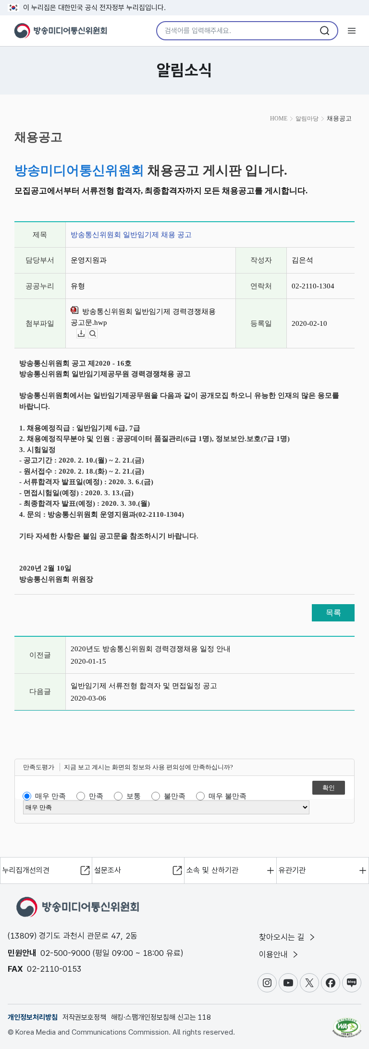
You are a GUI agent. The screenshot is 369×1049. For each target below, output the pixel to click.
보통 (133, 796)
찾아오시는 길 (283, 937)
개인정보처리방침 (33, 1017)
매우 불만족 (227, 796)
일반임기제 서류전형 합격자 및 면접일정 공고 (144, 686)
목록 (333, 612)
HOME (278, 118)
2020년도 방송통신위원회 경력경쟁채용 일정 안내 (151, 649)
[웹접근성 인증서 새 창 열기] (346, 1023)
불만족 (174, 796)
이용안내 (274, 954)
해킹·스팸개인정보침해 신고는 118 (161, 1017)
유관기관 (292, 870)
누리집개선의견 (25, 870)
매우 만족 (50, 796)
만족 (96, 796)
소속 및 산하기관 (212, 870)
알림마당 (307, 118)
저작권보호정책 (84, 1017)
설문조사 (107, 870)
